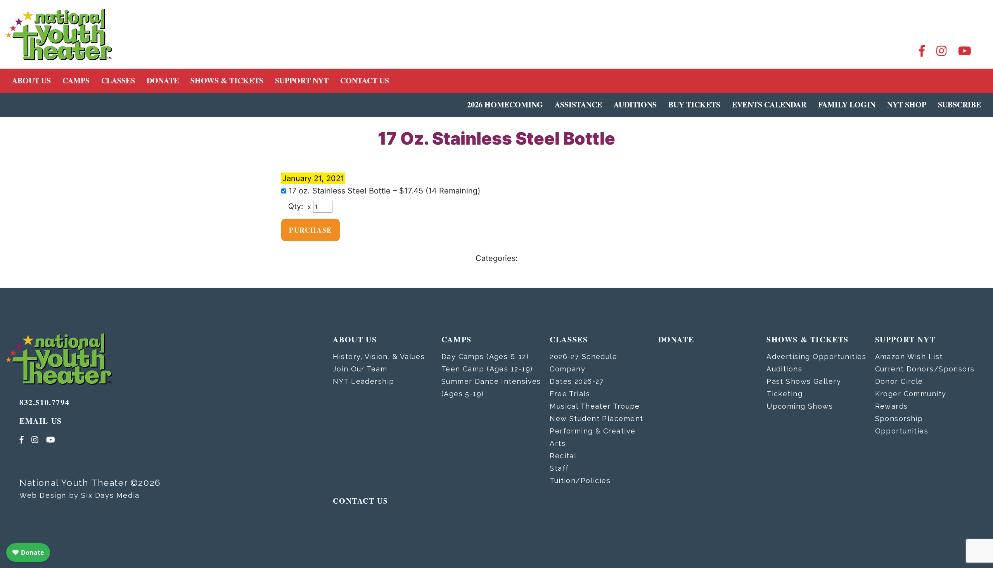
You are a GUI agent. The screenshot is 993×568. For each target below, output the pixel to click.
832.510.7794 (44, 402)
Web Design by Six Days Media (79, 495)
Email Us (40, 420)
